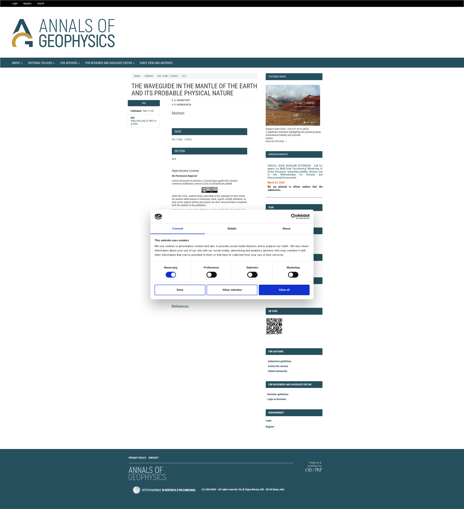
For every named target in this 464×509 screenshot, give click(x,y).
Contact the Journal (278, 366)
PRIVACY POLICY (137, 457)
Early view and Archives (156, 63)
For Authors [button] (69, 63)
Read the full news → (276, 141)
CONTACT (153, 457)
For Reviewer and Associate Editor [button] (109, 63)
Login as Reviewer (276, 399)
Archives (149, 76)
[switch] (211, 275)
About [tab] (286, 228)
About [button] (16, 63)
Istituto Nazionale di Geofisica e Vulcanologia (194, 180)
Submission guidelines (279, 361)
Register (27, 3)
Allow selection (232, 289)
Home (137, 76)
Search (40, 3)
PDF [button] (144, 103)
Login (15, 3)
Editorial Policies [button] (40, 63)
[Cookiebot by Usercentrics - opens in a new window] (294, 216)
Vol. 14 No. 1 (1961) (168, 76)
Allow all (284, 289)
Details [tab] (232, 228)
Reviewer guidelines (277, 394)
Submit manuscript (277, 371)
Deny (180, 289)
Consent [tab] (177, 228)
